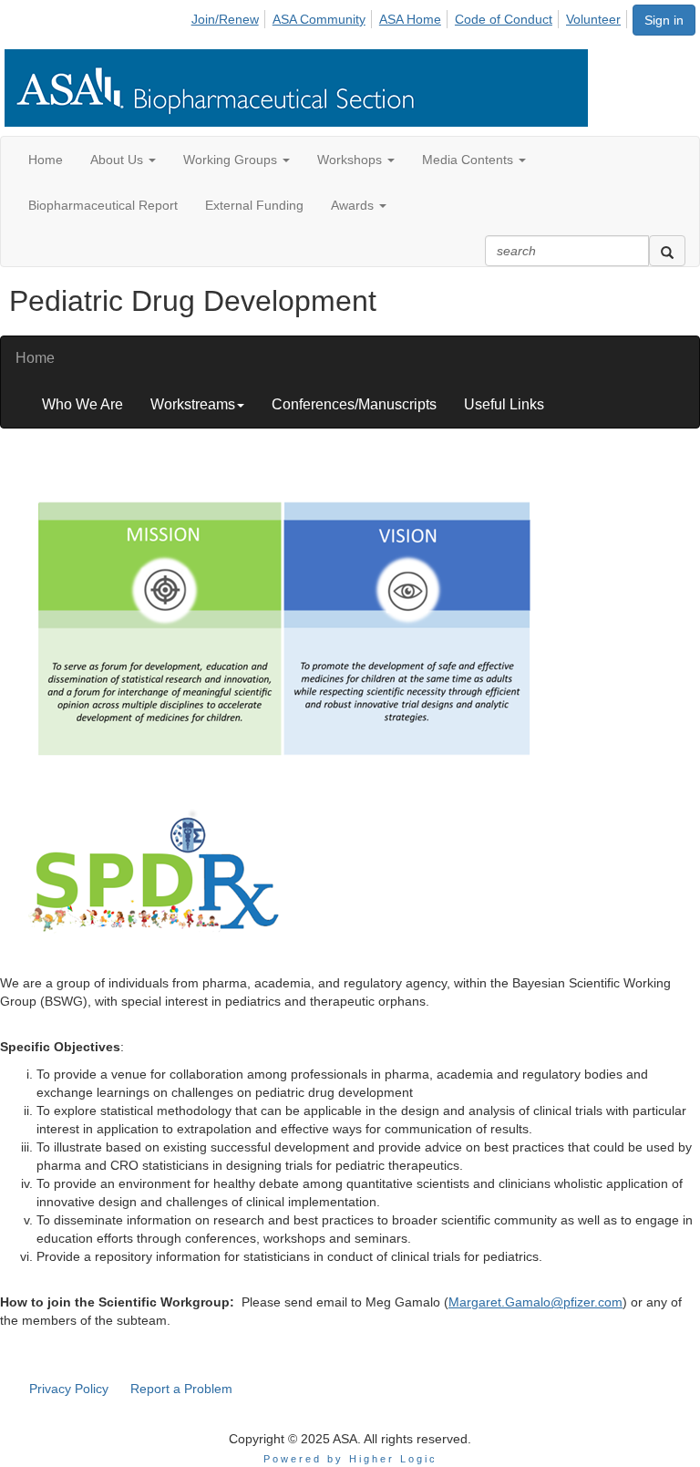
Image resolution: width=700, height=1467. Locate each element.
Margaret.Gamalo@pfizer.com (535, 1302)
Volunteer (593, 19)
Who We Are (82, 404)
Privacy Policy (68, 1388)
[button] (123, 159)
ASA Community (319, 19)
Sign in (664, 20)
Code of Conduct (503, 19)
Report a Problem (181, 1388)
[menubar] (411, 16)
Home (35, 358)
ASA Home (410, 19)
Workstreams (192, 404)
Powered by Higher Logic (350, 1458)
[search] (667, 250)
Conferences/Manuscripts (354, 404)
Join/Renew (225, 19)
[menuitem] (230, 16)
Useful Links (504, 404)
